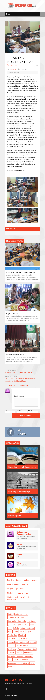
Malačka (21, 635)
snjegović (28, 656)
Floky (19, 563)
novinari (33, 642)
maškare (24, 638)
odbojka (11, 645)
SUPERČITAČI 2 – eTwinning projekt (18, 372)
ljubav (22, 631)
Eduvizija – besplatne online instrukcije (22, 580)
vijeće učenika (23, 663)
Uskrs (16, 659)
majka (28, 631)
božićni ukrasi (13, 617)
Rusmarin (28, 652)
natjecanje (24, 642)
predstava (12, 649)
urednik (13, 69)
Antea (19, 544)
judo (9, 628)
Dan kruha (12, 621)
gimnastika (12, 624)
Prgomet (20, 649)
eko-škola (31, 621)
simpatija (11, 656)
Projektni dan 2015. (13, 313)
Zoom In (37, 66)
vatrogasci (12, 663)
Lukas (19, 555)
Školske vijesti (12, 65)
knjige (23, 628)
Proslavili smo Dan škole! (15, 354)
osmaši (19, 645)
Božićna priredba (20, 614)
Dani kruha (25, 617)
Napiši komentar (19, 396)
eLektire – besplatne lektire (17, 584)
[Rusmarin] (22, 6)
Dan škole (22, 621)
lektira (15, 631)
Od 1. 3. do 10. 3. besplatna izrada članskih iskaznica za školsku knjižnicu (20, 379)
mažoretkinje (13, 642)
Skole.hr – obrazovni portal (17, 593)
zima (32, 663)
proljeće (11, 652)
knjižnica (30, 628)
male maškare (13, 638)
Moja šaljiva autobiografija (19, 491)
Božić (10, 614)
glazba (20, 624)
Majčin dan (12, 635)
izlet (26, 624)
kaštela (16, 628)
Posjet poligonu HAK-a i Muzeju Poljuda (20, 272)
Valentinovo (24, 659)
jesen (32, 624)
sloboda (20, 656)
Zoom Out (34, 66)
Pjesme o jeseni (14, 515)
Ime (6, 410)
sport (10, 659)
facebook (6, 689)
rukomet (19, 652)
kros (9, 631)
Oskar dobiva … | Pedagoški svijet (24, 533)
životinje (11, 666)
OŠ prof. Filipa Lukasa (15, 589)
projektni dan (31, 649)
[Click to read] (22, 256)
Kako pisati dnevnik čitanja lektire (22, 467)
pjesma (26, 645)
